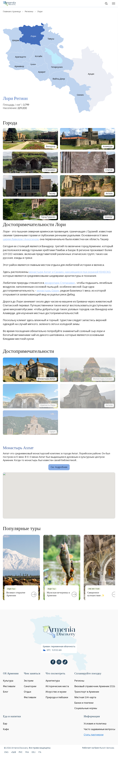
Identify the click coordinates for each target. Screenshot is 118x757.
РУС (20, 752)
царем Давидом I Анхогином (21, 239)
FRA (27, 752)
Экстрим (28, 680)
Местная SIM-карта (85, 697)
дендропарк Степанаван (59, 282)
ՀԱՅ (13, 752)
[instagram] (59, 662)
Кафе (6, 729)
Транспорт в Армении (86, 691)
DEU (33, 752)
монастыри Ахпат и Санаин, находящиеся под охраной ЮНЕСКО (69, 272)
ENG (6, 752)
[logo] (9, 3)
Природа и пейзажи (57, 697)
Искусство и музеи (56, 691)
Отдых (27, 691)
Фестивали (9, 686)
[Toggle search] (106, 3)
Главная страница (12, 11)
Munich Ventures (106, 748)
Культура (8, 680)
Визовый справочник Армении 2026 (94, 686)
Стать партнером (93, 734)
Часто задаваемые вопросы (99, 729)
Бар (5, 723)
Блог (5, 691)
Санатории (30, 686)
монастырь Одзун (48, 290)
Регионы (29, 11)
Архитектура (53, 680)
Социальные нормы (85, 708)
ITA (39, 752)
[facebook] (53, 662)
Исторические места (57, 686)
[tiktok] (65, 662)
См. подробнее (59, 467)
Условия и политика (95, 723)
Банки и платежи (83, 702)
